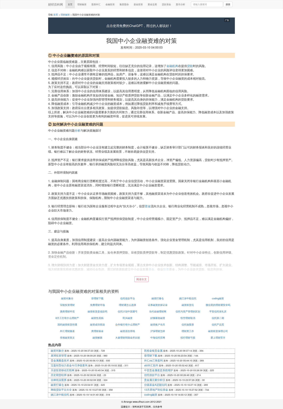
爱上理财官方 (218, 337)
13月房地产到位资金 (156, 390)
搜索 (228, 4)
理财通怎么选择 (127, 305)
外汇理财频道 (67, 331)
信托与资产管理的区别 (188, 311)
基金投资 (138, 4)
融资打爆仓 (157, 298)
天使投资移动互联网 (62, 370)
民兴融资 (127, 318)
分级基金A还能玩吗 (155, 385)
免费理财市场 (97, 305)
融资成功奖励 (97, 324)
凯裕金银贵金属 (153, 350)
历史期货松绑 (58, 375)
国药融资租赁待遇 (67, 324)
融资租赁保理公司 (218, 331)
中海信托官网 (157, 337)
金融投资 (110, 4)
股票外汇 (96, 4)
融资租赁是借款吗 (97, 311)
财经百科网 (55, 4)
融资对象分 (67, 298)
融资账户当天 (157, 324)
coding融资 (218, 298)
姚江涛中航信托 (187, 298)
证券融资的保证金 (158, 305)
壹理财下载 (97, 298)
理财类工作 (188, 331)
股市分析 (180, 4)
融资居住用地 (127, 331)
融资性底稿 (97, 318)
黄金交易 (152, 4)
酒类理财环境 (67, 311)
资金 (148, 206)
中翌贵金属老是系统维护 (158, 370)
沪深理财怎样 (157, 331)
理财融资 (81, 4)
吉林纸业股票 (58, 380)
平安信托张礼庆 (217, 311)
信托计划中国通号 (127, 311)
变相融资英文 (67, 337)
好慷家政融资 (157, 318)
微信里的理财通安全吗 (218, 305)
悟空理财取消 (187, 318)
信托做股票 (188, 324)
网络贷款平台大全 (61, 390)
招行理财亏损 (187, 337)
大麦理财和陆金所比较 (127, 337)
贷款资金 (166, 4)
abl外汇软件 (151, 365)
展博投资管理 (58, 355)
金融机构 (172, 66)
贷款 (190, 66)
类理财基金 (97, 331)
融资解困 (97, 337)
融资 (70, 55)
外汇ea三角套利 (153, 360)
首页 (70, 4)
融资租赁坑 (188, 305)
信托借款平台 (127, 298)
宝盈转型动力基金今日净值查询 (69, 365)
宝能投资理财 (67, 305)
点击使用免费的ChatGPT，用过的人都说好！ (139, 25)
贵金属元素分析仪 (154, 380)
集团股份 (124, 4)
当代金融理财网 (157, 311)
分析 (78, 130)
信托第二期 (218, 318)
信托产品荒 (218, 324)
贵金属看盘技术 (60, 360)
